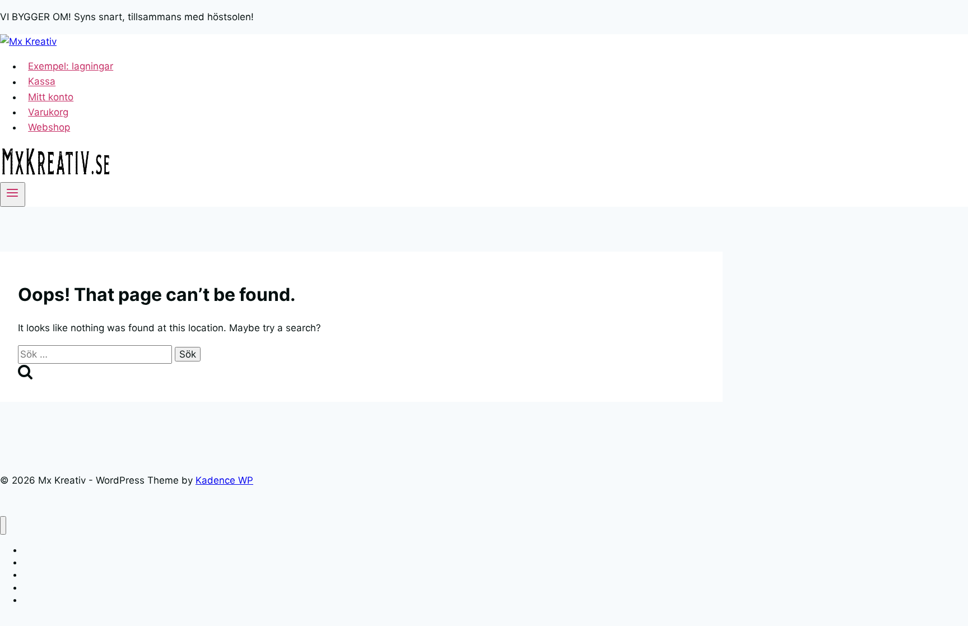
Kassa (41, 81)
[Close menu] (3, 525)
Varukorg (48, 112)
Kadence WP (224, 480)
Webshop (49, 127)
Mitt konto (50, 97)
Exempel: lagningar (70, 66)
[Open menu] (12, 194)
